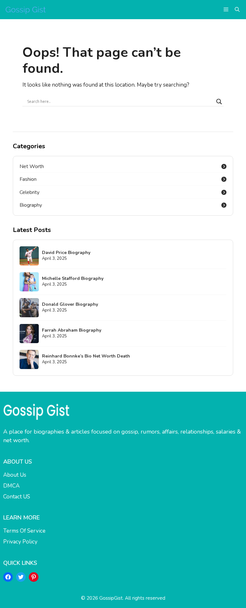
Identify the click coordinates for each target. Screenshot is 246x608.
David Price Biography (66, 253)
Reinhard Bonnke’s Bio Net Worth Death (86, 356)
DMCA (11, 485)
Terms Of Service (24, 531)
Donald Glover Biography (70, 304)
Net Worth (32, 166)
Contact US (16, 496)
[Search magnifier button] (219, 101)
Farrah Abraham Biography (71, 330)
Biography (31, 205)
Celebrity (29, 192)
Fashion (28, 179)
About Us (14, 475)
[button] (237, 9)
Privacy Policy (20, 541)
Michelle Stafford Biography (72, 278)
